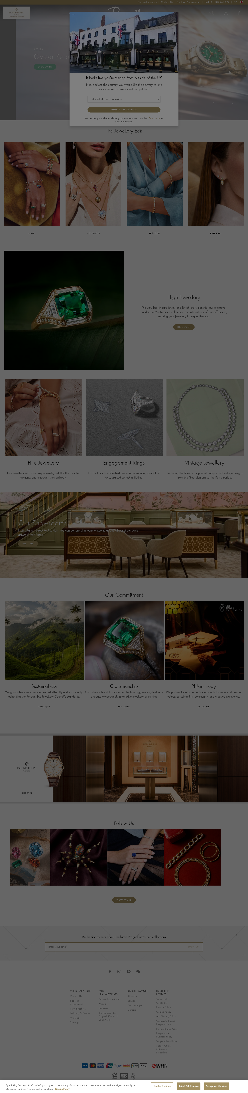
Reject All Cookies (188, 1086)
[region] (124, 1086)
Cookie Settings (161, 1086)
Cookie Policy (62, 1089)
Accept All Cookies (216, 1086)
